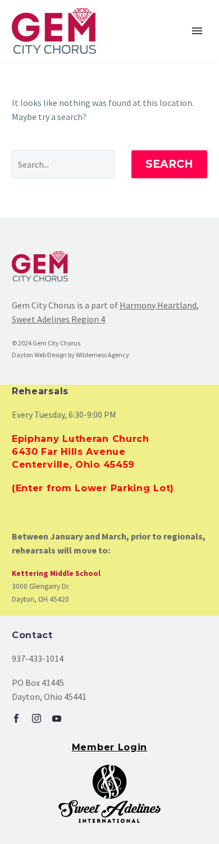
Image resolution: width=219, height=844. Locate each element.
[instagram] (36, 718)
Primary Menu (197, 30)
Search (169, 164)
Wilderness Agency (102, 354)
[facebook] (16, 718)
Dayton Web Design (39, 354)
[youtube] (56, 718)
